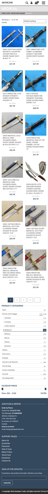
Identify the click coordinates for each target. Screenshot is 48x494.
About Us (5, 440)
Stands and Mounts (10, 362)
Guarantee (6, 443)
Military (7, 334)
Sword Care (6, 455)
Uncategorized (8, 378)
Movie (6, 338)
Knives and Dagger (9, 314)
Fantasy (7, 322)
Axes (4, 310)
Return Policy (7, 452)
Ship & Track (7, 449)
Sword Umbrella (8, 370)
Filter (43, 393)
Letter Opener (9, 326)
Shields (5, 358)
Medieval (8, 330)
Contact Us (6, 461)
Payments (6, 446)
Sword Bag (6, 366)
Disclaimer (6, 458)
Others (7, 342)
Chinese (7, 318)
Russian (7, 346)
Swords (5, 374)
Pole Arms (6, 354)
